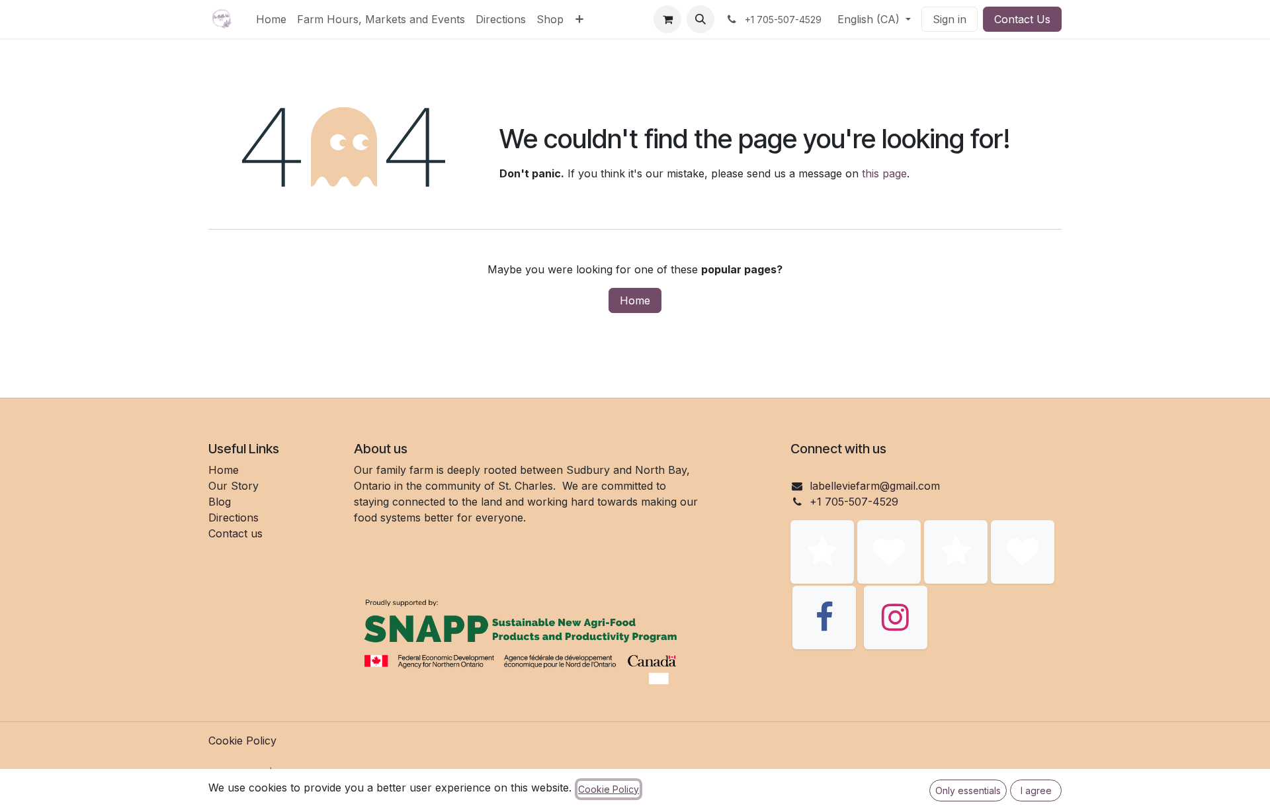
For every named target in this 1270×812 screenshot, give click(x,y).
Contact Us (1022, 19)
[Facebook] (824, 617)
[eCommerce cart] (667, 19)
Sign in (949, 19)
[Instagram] (895, 617)
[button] (700, 19)
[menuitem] (271, 19)
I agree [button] (1036, 790)
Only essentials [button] (968, 790)
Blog (219, 501)
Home (635, 300)
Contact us (235, 533)
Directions (233, 517)
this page (884, 173)
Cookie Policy (242, 740)
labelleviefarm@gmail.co (870, 485)
